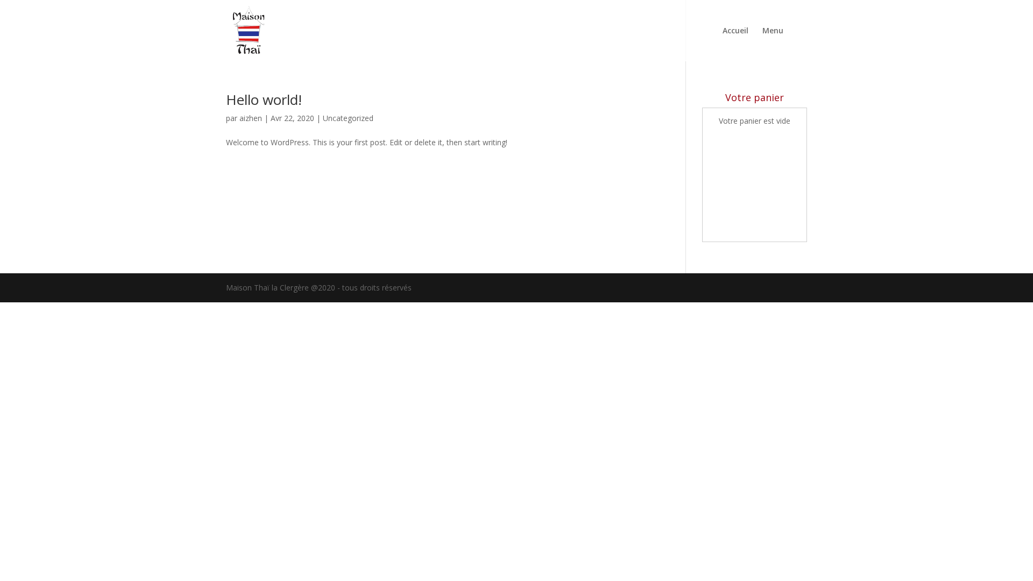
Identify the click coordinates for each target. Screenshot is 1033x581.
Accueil (735, 31)
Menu (772, 31)
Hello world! (264, 99)
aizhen (250, 118)
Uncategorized (348, 118)
